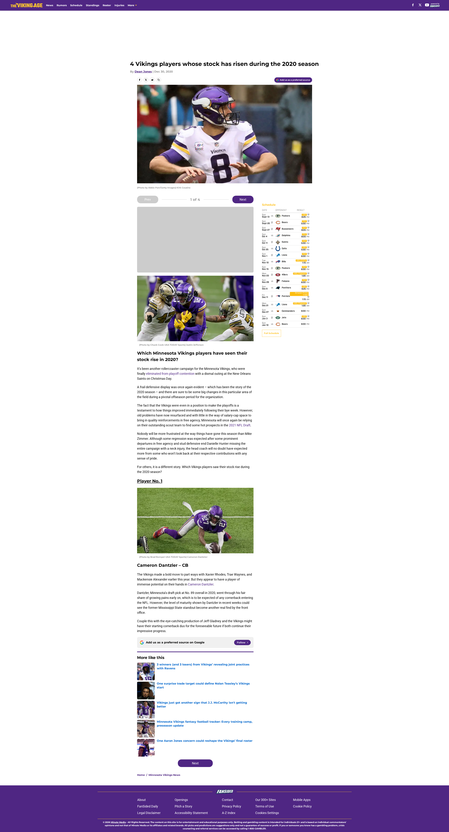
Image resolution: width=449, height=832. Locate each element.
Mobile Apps (302, 800)
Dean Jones (143, 71)
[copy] (158, 79)
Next (243, 199)
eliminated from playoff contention (170, 373)
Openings (181, 800)
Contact (227, 800)
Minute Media (118, 822)
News (49, 5)
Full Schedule (271, 333)
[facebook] (413, 5)
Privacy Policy (231, 806)
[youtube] (427, 5)
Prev (147, 199)
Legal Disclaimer (149, 813)
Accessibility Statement (191, 813)
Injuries (119, 5)
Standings (92, 5)
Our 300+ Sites (265, 800)
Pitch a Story (183, 806)
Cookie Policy (302, 806)
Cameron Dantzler (200, 584)
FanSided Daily (147, 806)
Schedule (76, 5)
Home (141, 775)
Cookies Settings (267, 813)
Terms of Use (264, 806)
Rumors (62, 5)
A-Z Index (228, 813)
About (141, 800)
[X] (420, 5)
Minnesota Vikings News (164, 775)
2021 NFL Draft (239, 425)
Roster (107, 5)
